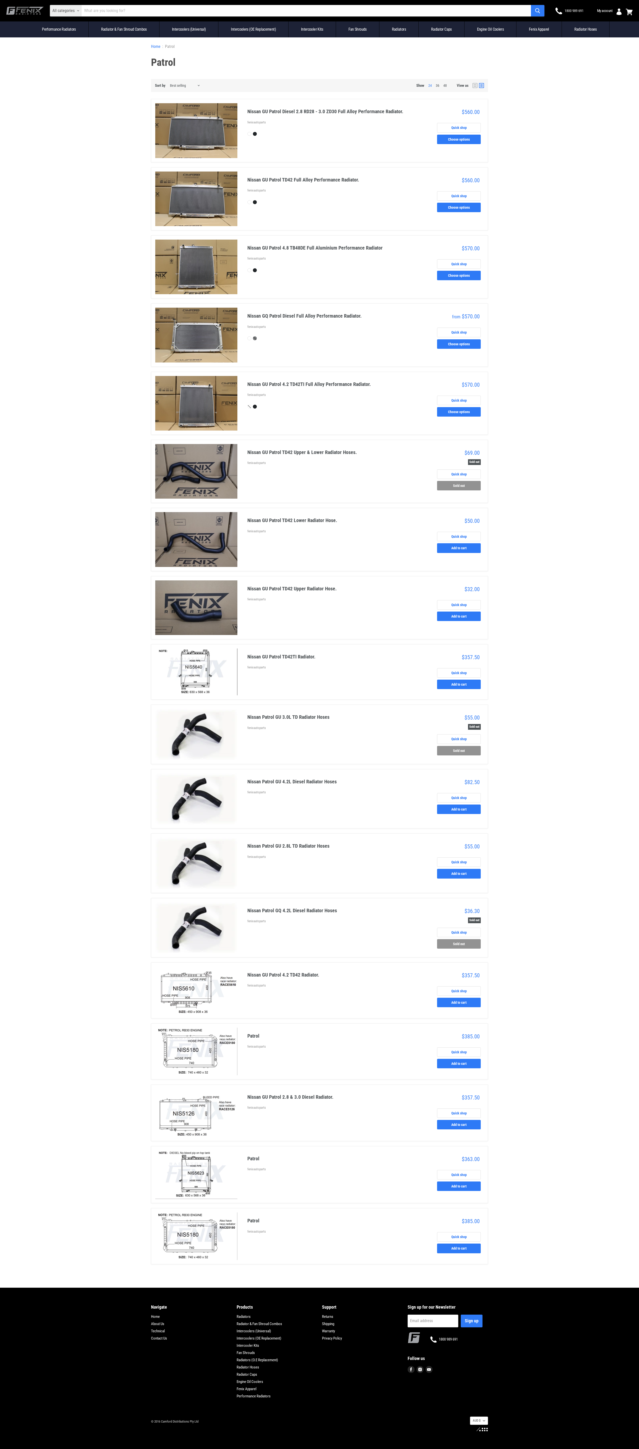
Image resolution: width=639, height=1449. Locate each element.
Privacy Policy (332, 1338)
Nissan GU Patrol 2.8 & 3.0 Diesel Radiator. (290, 1097)
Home (155, 46)
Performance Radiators (59, 29)
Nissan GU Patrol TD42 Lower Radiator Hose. (292, 520)
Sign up (472, 1320)
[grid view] (475, 85)
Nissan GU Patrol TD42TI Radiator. (281, 657)
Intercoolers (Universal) (189, 29)
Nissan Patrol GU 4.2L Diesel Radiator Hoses (292, 782)
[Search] (537, 10)
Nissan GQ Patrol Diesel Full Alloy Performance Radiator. (304, 316)
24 (430, 86)
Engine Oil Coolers (490, 29)
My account (604, 10)
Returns (327, 1316)
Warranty (328, 1331)
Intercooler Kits (312, 29)
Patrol (253, 1036)
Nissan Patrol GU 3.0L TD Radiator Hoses (288, 717)
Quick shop (459, 128)
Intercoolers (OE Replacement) (253, 29)
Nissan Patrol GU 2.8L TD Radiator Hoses (288, 846)
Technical (158, 1331)
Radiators (399, 29)
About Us (157, 1324)
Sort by (160, 86)
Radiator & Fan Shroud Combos (124, 29)
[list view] (481, 85)
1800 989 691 (574, 11)
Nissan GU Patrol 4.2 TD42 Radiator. (283, 975)
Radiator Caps (441, 29)
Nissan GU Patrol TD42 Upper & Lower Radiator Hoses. (302, 452)
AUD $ (476, 1420)
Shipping (328, 1324)
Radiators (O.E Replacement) (257, 1360)
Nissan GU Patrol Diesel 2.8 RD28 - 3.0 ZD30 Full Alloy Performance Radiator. (325, 111)
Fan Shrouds (357, 29)
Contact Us (159, 1338)
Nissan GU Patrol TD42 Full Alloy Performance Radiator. (303, 180)
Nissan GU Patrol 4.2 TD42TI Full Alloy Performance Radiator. (309, 384)
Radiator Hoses (585, 29)
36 (437, 86)
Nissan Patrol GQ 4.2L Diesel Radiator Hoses (292, 910)
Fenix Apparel (539, 29)
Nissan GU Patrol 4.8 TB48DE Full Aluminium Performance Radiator (315, 248)
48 (445, 86)
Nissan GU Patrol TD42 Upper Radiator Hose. (292, 589)
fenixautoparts (256, 122)
